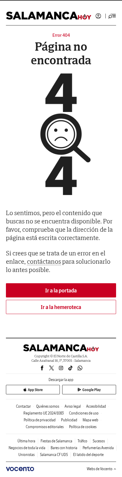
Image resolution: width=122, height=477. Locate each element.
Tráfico (82, 441)
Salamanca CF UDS (54, 454)
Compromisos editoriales (45, 427)
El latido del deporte (88, 454)
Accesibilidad (96, 406)
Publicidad (69, 420)
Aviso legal (73, 406)
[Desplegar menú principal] (112, 16)
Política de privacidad (40, 420)
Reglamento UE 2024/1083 (43, 413)
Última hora (26, 441)
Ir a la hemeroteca (61, 307)
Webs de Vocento (100, 469)
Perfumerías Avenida (98, 448)
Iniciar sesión (98, 16)
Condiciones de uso (84, 413)
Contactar (23, 406)
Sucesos (99, 441)
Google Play (91, 390)
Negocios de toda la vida (27, 448)
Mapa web (90, 420)
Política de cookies (83, 427)
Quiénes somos (47, 406)
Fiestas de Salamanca (56, 441)
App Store (35, 390)
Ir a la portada (61, 290)
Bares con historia (64, 448)
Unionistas (26, 454)
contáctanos (44, 261)
